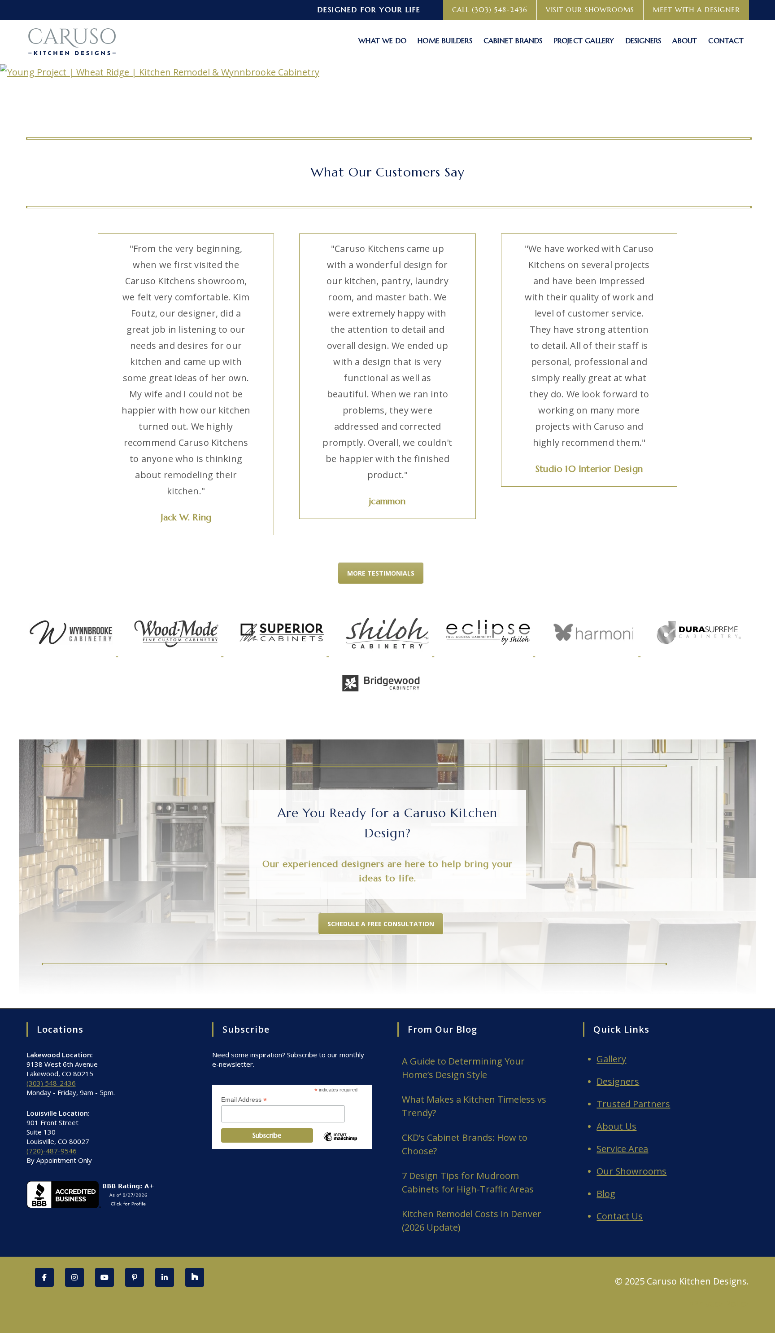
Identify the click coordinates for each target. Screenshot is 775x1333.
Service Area (622, 1149)
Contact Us (619, 1216)
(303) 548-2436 (51, 1082)
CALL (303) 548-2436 (489, 9)
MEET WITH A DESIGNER (696, 9)
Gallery (611, 1059)
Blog (605, 1194)
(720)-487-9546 (51, 1150)
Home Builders (445, 40)
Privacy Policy (721, 1304)
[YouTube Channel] (104, 1277)
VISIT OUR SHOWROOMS (590, 9)
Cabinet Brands (513, 40)
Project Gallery (584, 40)
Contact (725, 40)
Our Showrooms (631, 1171)
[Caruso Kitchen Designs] (71, 40)
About (684, 40)
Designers (644, 40)
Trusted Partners (633, 1104)
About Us (616, 1126)
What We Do (382, 40)
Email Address (244, 1099)
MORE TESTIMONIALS (380, 573)
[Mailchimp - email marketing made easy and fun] (340, 1144)
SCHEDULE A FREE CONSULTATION (380, 923)
